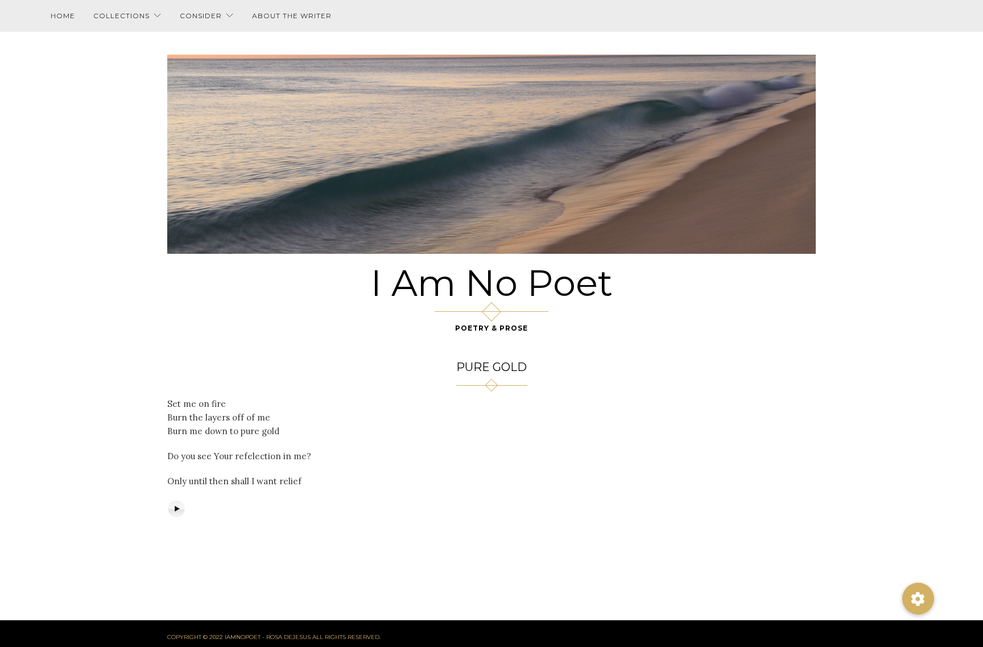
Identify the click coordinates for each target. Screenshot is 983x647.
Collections (121, 15)
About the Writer (292, 15)
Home (63, 15)
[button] (918, 599)
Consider (201, 15)
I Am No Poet (492, 283)
